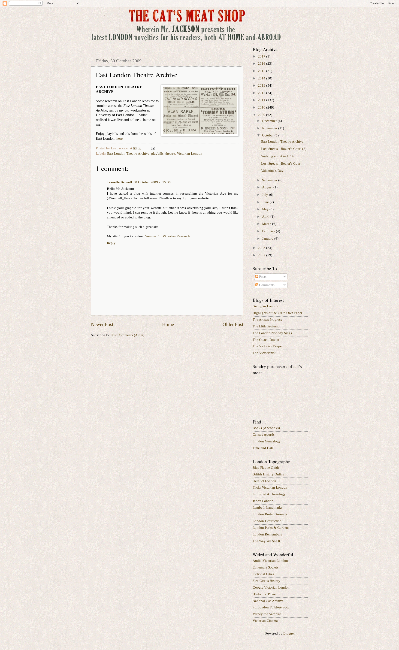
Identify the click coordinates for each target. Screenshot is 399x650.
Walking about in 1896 (277, 156)
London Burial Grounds (270, 514)
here (119, 138)
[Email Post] (152, 148)
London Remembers (267, 534)
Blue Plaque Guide (266, 467)
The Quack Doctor (266, 340)
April (266, 216)
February (269, 231)
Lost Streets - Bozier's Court (281, 163)
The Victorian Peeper (268, 346)
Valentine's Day (272, 170)
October (268, 135)
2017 (262, 56)
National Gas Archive (268, 601)
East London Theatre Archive (128, 153)
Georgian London (265, 306)
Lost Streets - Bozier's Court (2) (283, 149)
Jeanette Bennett (119, 182)
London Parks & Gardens (271, 527)
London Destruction (267, 521)
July (265, 195)
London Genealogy (267, 441)
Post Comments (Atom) (127, 335)
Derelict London (264, 481)
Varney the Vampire (267, 614)
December (270, 121)
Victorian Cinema (265, 621)
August (267, 187)
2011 (262, 100)
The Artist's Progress (267, 319)
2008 (262, 248)
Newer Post (102, 324)
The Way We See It (266, 541)
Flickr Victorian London (270, 487)
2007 (262, 255)
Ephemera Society (266, 567)
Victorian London (189, 153)
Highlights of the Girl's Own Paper (277, 313)
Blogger (289, 633)
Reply (111, 243)
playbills (157, 153)
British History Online (268, 474)
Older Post (233, 324)
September (270, 180)
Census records (264, 434)
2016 (262, 63)
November (270, 128)
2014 (262, 78)
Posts (262, 276)
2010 (262, 107)
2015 (262, 71)
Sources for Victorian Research (167, 236)
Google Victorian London (271, 587)
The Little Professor (267, 326)
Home (168, 324)
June (266, 202)
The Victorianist (264, 353)
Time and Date (263, 448)
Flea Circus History (266, 581)
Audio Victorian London (270, 560)
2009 (262, 115)
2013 (262, 85)
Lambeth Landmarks (267, 507)
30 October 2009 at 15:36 (152, 182)
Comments (266, 285)
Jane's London (263, 501)
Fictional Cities (263, 574)
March (267, 224)
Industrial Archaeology (269, 494)
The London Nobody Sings (272, 333)
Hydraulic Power (265, 594)
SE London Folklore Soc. (271, 607)
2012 (262, 93)
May (265, 209)
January (268, 238)
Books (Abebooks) (266, 428)
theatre (170, 153)
